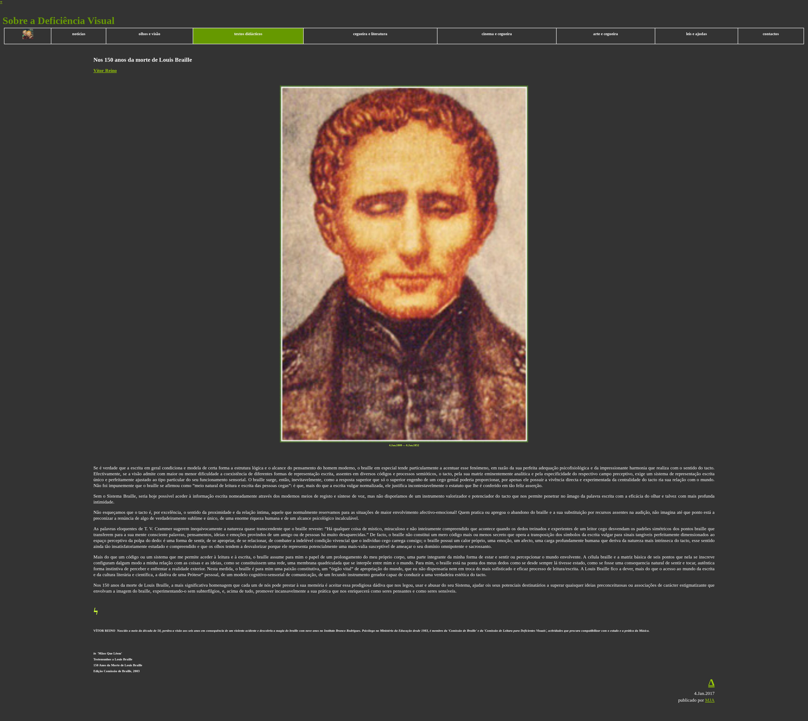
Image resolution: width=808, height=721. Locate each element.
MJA (710, 700)
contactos (771, 34)
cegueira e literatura (370, 34)
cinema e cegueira (497, 34)
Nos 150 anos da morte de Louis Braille (142, 59)
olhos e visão (149, 34)
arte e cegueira (605, 34)
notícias (78, 34)
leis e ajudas (696, 34)
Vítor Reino (105, 70)
